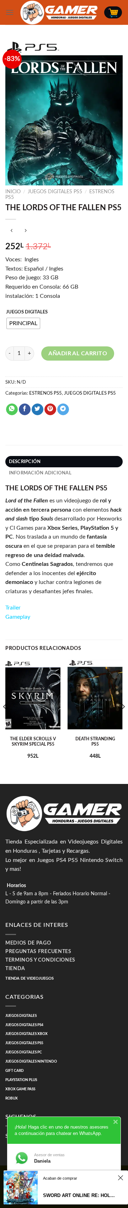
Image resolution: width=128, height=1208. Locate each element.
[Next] (123, 721)
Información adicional (40, 473)
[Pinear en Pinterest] (50, 409)
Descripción (25, 462)
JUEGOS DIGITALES (27, 312)
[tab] (64, 461)
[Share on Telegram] (63, 409)
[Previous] (5, 721)
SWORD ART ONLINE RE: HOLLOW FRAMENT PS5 (79, 1195)
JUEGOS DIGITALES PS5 (55, 191)
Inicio (13, 191)
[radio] (23, 323)
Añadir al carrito (77, 353)
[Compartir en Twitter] (37, 409)
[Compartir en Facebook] (25, 409)
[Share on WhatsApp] (12, 409)
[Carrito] (113, 12)
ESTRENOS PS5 (45, 393)
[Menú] (9, 12)
